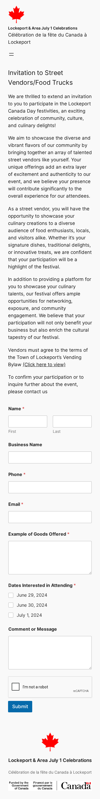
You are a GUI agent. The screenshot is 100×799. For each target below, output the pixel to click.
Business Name (25, 444)
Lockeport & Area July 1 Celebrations (43, 28)
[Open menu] (11, 54)
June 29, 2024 (32, 595)
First (12, 431)
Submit (20, 706)
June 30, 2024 (32, 605)
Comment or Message (32, 629)
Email (15, 504)
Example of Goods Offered (38, 534)
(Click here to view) (44, 364)
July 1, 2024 (29, 615)
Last (57, 431)
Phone (17, 474)
